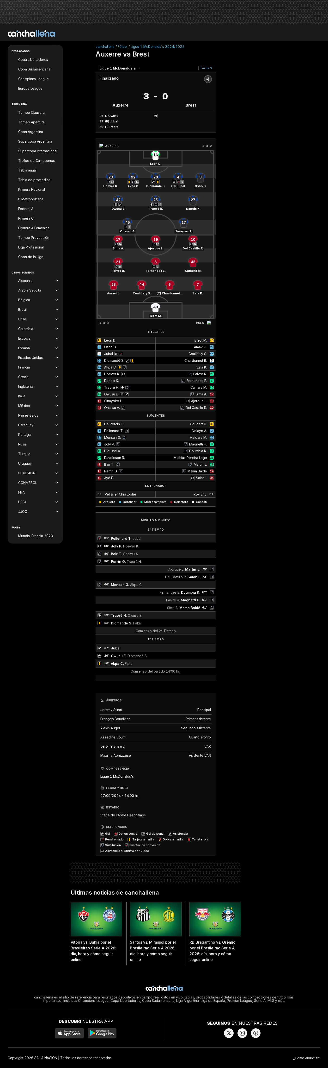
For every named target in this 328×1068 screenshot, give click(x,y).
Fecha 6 (206, 68)
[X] (229, 1033)
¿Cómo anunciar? (306, 1058)
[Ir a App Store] (69, 1033)
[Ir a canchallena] (31, 33)
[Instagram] (242, 1033)
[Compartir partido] (208, 79)
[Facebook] (256, 1033)
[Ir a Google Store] (102, 1033)
